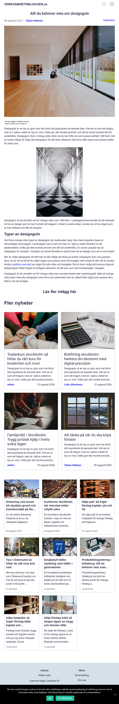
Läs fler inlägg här (59, 291)
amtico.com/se (21, 264)
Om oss (82, 680)
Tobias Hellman (34, 20)
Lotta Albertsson (73, 384)
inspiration (109, 20)
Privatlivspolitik (65, 698)
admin (10, 384)
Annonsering (82, 675)
